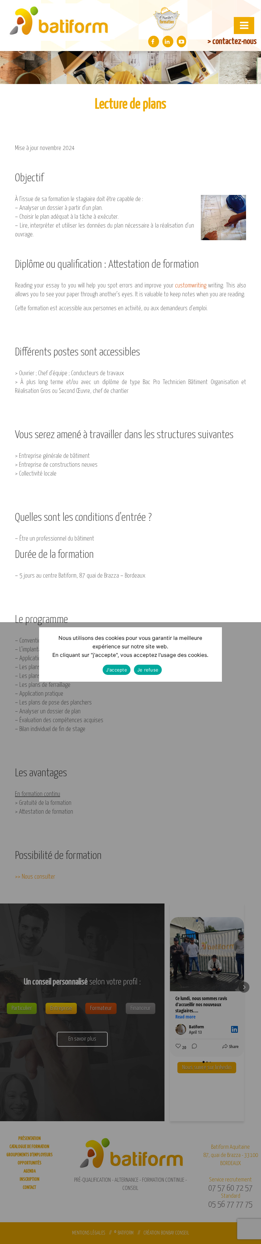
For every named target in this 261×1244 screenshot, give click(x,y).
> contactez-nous (232, 41)
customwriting (190, 285)
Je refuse (147, 670)
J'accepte (116, 670)
